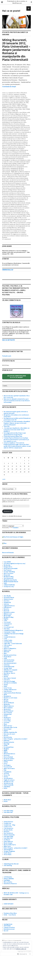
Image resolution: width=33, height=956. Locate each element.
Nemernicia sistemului (10, 568)
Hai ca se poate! (11, 10)
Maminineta (7, 696)
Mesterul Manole (9, 703)
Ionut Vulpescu (8, 841)
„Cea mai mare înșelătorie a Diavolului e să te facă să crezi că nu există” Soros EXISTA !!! (16, 429)
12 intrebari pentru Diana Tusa (13, 436)
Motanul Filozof (8, 711)
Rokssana (6, 740)
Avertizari (11, 96)
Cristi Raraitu (8, 642)
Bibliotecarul (8, 614)
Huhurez (6, 675)
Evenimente (6, 99)
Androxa (6, 604)
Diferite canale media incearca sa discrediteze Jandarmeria (15, 138)
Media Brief (7, 800)
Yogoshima (7, 786)
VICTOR (6, 773)
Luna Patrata (8, 691)
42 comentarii (6, 239)
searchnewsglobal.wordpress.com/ (15, 563)
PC (25, 102)
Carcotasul (7, 622)
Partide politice (18, 102)
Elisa (5, 653)
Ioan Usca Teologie (9, 681)
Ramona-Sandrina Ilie (10, 732)
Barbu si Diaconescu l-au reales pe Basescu (14, 115)
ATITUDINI (7, 926)
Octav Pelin (7, 721)
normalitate (6, 101)
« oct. (3, 479)
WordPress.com (8, 781)
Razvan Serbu (8, 737)
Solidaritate (10, 109)
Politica (24, 104)
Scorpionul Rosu (8, 747)
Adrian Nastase (8, 821)
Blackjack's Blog (8, 576)
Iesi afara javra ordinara (19, 142)
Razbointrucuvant (9, 929)
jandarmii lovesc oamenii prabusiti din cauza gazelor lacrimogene (15, 158)
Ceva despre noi (9, 627)
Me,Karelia (7, 565)
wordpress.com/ (9, 586)
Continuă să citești (9, 86)
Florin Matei (7, 656)
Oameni (12, 101)
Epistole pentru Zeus (10, 655)
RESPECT (5, 107)
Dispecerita (7, 650)
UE (3, 111)
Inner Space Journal (10, 678)
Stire (20, 109)
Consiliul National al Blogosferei (13, 630)
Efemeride (7, 575)
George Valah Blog (9, 572)
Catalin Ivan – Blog (9, 825)
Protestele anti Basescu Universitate (13, 193)
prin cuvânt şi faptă (22, 178)
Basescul (6, 610)
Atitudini (5, 96)
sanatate (24, 107)
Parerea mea (9, 102)
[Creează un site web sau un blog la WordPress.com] (2, 940)
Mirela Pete (7, 709)
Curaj (22, 96)
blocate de (18, 377)
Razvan (6, 735)
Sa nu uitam (17, 107)
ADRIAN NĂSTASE (9, 585)
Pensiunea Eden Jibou (10, 913)
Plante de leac (8, 726)
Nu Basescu (7, 717)
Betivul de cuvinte (9, 612)
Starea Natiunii (8, 757)
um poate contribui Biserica (16, 226)
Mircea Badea (8, 882)
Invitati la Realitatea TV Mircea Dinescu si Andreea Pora (16, 146)
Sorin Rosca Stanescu (10, 883)
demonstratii (18, 137)
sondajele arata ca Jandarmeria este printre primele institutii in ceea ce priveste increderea (15, 209)
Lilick (5, 686)
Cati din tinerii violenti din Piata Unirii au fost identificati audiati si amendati (14, 135)
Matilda (6, 701)
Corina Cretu (8, 826)
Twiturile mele (6, 356)
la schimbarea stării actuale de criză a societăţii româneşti (16, 161)
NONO (6, 716)
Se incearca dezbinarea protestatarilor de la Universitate (15, 199)
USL (17, 111)
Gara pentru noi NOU (10, 663)
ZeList (6, 801)
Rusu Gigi (6, 744)
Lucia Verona (8, 688)
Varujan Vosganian (9, 851)
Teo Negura (7, 765)
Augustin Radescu (9, 606)
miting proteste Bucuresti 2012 (15, 174)
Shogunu (6, 749)
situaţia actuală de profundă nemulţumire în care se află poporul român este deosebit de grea (16, 204)
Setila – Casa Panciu (10, 915)
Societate (7, 755)
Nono (5, 583)
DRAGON (6, 652)
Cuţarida (6, 647)
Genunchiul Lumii (9, 666)
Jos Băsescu (14, 160)
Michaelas (7, 704)
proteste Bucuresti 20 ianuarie (11, 183)
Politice (14, 106)
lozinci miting (12, 163)
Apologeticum (8, 924)
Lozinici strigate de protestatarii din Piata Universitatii (15, 164)
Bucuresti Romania (8, 552)
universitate (21, 227)
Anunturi (16, 94)
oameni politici (19, 101)
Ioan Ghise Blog (8, 810)
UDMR (28, 109)
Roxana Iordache (9, 742)
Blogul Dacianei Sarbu (10, 580)
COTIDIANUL (8, 877)
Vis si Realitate (8, 778)
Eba (12, 140)
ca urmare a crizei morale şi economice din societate (16, 133)
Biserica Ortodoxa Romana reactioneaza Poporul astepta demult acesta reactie (15, 125)
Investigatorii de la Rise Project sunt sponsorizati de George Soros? (15, 433)
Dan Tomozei (7, 570)
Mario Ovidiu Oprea (10, 844)
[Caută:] (16, 386)
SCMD (5, 745)
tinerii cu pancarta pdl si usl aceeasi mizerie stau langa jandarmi (16, 225)
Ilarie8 (6, 676)
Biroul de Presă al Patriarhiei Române (13, 119)
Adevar (11, 94)
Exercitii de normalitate (17, 99)
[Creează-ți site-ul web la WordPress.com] (16, 2)
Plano (5, 724)
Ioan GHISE (7, 562)
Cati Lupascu (8, 624)
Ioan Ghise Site (8, 812)
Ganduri (27, 99)
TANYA (6, 762)
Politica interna (7, 106)
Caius (5, 620)
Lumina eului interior (10, 689)
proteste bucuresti (19, 181)
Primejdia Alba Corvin (10, 727)
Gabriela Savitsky (9, 660)
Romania (11, 107)
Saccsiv (6, 931)
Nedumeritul (7, 714)
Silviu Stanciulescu (9, 753)
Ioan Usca (7, 680)
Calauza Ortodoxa (9, 927)
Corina (6, 635)
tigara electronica (9, 768)
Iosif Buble (7, 880)
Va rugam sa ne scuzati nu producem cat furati (14, 235)
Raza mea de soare (9, 734)
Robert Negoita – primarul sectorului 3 (15, 739)
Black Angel (7, 615)
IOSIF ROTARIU (8, 904)
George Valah (8, 668)
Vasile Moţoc (7, 853)
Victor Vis (7, 775)
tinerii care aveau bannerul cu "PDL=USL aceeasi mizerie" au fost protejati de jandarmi (16, 222)
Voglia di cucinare (9, 780)
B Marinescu (7, 607)
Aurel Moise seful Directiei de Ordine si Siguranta (16, 113)
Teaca (5, 763)
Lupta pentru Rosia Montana (12, 693)
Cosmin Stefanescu (9, 637)
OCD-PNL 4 (7, 719)
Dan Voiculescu (8, 833)
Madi (5, 694)
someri (16, 109)
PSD (22, 106)
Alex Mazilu (7, 596)
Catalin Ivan (7, 823)
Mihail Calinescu (9, 706)
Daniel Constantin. (9, 835)
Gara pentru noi (8, 578)
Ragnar (6, 730)
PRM (18, 106)
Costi (5, 638)
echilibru (11, 97)
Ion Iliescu (7, 840)
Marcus (6, 699)
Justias (6, 684)
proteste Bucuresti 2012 (17, 188)
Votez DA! (7, 426)
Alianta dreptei (8, 599)
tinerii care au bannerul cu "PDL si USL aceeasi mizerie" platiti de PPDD (16, 215)
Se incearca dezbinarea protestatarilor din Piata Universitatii (13, 202)
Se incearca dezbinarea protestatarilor (14, 198)
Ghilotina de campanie (10, 670)
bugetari (17, 96)
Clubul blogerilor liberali (11, 864)
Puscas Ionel (7, 729)
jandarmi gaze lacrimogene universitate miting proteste (13, 149)
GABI (5, 658)
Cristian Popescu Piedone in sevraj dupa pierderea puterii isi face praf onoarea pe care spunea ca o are (16, 439)
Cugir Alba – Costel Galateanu (13, 643)
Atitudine (22, 94)
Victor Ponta (7, 854)
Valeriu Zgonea (8, 849)
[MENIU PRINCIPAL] (28, 8)
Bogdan (6, 619)
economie (17, 97)
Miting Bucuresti (19, 173)
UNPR (13, 111)
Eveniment (24, 97)
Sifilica (6, 752)
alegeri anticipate (13, 112)
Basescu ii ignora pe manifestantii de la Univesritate (16, 116)
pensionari (5, 104)
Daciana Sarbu (8, 830)
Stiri (24, 109)
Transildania (7, 772)
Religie (25, 106)
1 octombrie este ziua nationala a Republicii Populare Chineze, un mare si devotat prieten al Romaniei (17, 423)
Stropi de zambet (9, 758)
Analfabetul (7, 602)
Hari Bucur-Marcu (9, 673)
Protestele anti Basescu (17, 191)
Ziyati (5, 788)
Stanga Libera (8, 567)
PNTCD (14, 104)
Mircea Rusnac (8, 707)
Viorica (6, 777)
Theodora (24, 93)
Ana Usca (6, 601)
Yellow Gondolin (8, 785)
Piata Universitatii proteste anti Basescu (14, 177)
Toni (5, 770)
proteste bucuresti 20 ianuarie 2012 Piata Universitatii (16, 184)
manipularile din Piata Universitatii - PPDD (13, 170)
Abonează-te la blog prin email (15, 494)
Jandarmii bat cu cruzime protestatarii (16, 156)
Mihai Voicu (7, 846)
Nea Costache (8, 712)
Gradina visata (8, 671)
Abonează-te (7, 511)
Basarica (6, 609)
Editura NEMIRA (9, 878)
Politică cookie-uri (21, 949)
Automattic (17, 940)
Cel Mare (6, 625)
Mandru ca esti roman (10, 698)
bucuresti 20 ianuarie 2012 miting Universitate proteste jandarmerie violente (16, 129)
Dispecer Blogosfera (10, 648)
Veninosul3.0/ (7, 270)
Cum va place (8, 645)
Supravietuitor (8, 760)
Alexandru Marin (9, 597)
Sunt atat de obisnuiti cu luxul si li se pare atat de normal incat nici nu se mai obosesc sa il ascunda (17, 400)
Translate (16, 527)
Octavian (6, 722)
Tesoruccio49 (8, 767)
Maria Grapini (8, 843)
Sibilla (5, 750)
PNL (10, 104)
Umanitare (7, 111)
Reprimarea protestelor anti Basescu (19, 196)
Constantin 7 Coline (9, 632)
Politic (19, 104)
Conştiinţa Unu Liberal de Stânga (13, 633)
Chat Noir (7, 629)
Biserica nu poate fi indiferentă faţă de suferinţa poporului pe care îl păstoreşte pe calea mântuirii (16, 121)
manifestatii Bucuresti (9, 167)
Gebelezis (7, 665)
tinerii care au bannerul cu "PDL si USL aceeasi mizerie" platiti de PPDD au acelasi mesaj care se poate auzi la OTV (16, 218)
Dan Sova (6, 831)
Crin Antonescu (8, 828)
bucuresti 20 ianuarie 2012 (15, 127)
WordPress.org (8, 783)
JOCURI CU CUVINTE (10, 683)
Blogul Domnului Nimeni (11, 581)
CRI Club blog (8, 865)
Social (4, 109)
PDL (27, 102)
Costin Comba (8, 640)
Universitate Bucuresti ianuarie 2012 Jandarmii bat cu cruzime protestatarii (14, 230)
